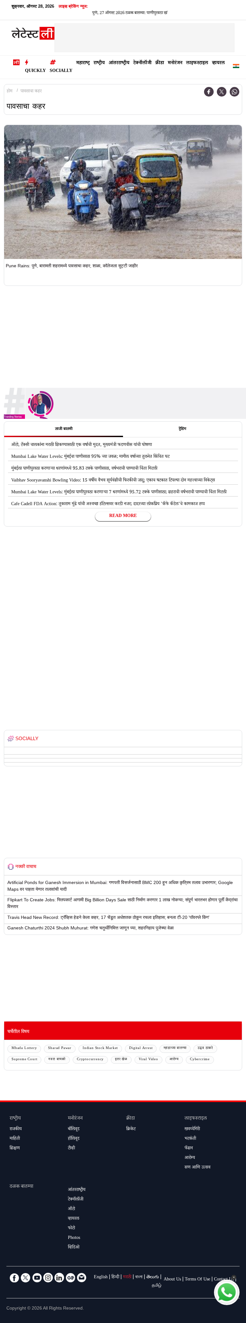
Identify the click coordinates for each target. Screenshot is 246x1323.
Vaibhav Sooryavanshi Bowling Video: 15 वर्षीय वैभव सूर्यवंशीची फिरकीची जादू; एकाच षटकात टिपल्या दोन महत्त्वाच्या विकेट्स (113, 480)
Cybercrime (200, 1059)
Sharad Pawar (59, 1048)
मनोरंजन (175, 63)
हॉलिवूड (73, 1139)
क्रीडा (159, 63)
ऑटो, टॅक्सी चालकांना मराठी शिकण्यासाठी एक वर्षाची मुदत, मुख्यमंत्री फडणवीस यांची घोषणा (81, 445)
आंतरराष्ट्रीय (119, 63)
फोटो (71, 1228)
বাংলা (139, 1277)
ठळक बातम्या (21, 1187)
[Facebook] (209, 92)
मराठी (127, 1277)
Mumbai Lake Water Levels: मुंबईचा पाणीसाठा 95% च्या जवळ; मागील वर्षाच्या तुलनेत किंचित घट (90, 457)
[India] (236, 67)
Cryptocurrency (90, 1059)
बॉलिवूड (73, 1129)
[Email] (81, 1277)
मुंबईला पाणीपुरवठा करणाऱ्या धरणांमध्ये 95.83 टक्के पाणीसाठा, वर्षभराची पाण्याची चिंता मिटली (84, 469)
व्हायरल (218, 63)
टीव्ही (71, 1148)
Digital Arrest (140, 1048)
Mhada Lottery (24, 1048)
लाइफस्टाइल (197, 63)
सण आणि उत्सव (197, 1167)
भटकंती (190, 1139)
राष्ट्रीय (99, 63)
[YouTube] (37, 1277)
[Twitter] (221, 92)
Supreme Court (24, 1059)
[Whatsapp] (234, 92)
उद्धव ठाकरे (205, 1048)
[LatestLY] (33, 35)
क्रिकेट (130, 1129)
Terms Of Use (197, 1279)
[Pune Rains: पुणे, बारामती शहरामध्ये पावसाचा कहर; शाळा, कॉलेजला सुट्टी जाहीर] (123, 192)
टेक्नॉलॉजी (142, 63)
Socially (61, 71)
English (101, 1277)
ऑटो (71, 1209)
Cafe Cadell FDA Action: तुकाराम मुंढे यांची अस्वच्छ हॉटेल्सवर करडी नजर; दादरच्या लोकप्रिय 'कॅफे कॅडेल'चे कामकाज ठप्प (108, 504)
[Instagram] (48, 1277)
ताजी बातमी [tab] (63, 429)
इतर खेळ (121, 1059)
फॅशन (188, 1148)
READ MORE (123, 516)
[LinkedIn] (59, 1277)
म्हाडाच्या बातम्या (175, 1048)
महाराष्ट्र (83, 63)
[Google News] (70, 1277)
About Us (172, 1279)
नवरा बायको (57, 1059)
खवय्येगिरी (192, 1129)
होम (9, 91)
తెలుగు (152, 1277)
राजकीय (16, 1129)
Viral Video (148, 1059)
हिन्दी (115, 1277)
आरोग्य (174, 1059)
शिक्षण (15, 1148)
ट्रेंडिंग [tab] (182, 429)
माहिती (15, 1139)
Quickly (35, 71)
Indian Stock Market (100, 1048)
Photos (74, 1238)
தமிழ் (156, 1285)
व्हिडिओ (73, 1247)
